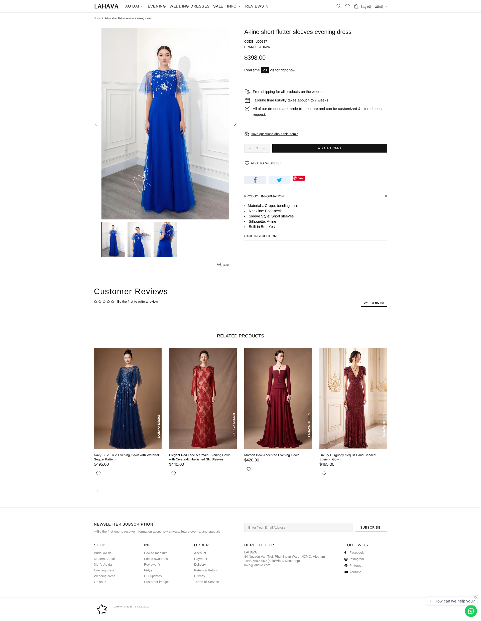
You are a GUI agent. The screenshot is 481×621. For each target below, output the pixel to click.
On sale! (100, 582)
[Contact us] (471, 611)
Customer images (157, 582)
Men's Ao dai (103, 564)
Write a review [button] (374, 303)
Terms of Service (206, 582)
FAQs (148, 570)
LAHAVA (106, 6)
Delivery (200, 564)
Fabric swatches (156, 559)
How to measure (156, 553)
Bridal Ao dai (103, 553)
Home (97, 18)
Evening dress (104, 570)
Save (301, 178)
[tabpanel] (278, 418)
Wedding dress (104, 576)
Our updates (153, 576)
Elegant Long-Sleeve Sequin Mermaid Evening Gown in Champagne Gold (278, 457)
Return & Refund (206, 570)
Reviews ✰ (152, 564)
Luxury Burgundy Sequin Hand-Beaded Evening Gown (197, 457)
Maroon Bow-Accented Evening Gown (121, 455)
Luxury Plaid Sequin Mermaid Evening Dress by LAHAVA (351, 457)
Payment (200, 559)
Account (200, 553)
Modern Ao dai (104, 559)
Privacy (199, 576)
